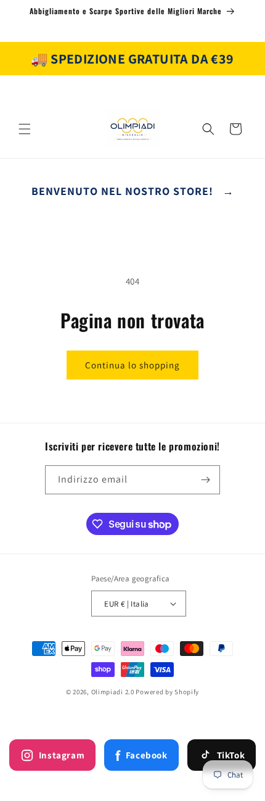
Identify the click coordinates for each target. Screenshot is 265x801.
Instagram (61, 755)
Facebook (141, 755)
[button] (24, 129)
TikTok (231, 755)
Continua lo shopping (132, 365)
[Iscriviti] (205, 479)
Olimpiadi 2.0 (112, 691)
